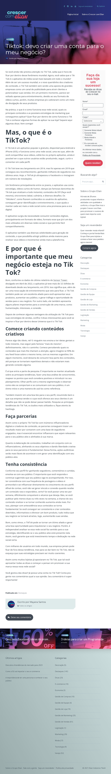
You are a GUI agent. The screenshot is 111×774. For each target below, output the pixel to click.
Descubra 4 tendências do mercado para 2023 (24, 665)
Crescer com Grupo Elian (18, 15)
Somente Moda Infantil (93, 130)
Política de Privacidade (91, 155)
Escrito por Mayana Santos (18, 58)
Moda (82, 325)
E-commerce (85, 278)
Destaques (9, 39)
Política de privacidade (65, 768)
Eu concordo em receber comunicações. (93, 144)
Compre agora (89, 248)
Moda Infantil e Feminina (90, 139)
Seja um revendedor (85, 6)
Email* (85, 109)
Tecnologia (85, 331)
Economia (84, 284)
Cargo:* (85, 117)
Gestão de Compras (88, 289)
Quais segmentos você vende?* (91, 126)
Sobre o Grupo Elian (14, 768)
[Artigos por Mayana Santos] (11, 605)
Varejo (83, 336)
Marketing (84, 320)
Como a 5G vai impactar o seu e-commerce (23, 671)
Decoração (84, 263)
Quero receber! (93, 163)
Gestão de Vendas (87, 310)
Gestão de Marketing (89, 305)
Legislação (84, 315)
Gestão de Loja (86, 299)
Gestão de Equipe (87, 294)
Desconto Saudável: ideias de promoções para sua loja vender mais (46, 639)
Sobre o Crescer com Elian (93, 14)
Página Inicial (72, 14)
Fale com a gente (30, 768)
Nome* (85, 101)
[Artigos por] (7, 58)
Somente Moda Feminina (90, 134)
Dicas (82, 273)
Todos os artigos (25, 606)
